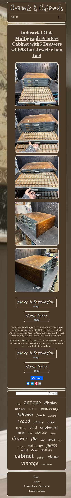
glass (51, 445)
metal (21, 432)
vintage (29, 463)
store (43, 440)
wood (24, 421)
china (53, 456)
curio (32, 408)
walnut (40, 457)
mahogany (35, 446)
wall (60, 441)
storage (53, 433)
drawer (20, 438)
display (50, 402)
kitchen (25, 414)
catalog (51, 422)
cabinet (24, 455)
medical (21, 427)
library (38, 422)
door (30, 433)
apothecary (49, 408)
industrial (20, 447)
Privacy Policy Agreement (36, 486)
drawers (52, 416)
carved (24, 450)
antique (32, 402)
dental (34, 450)
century (46, 450)
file (34, 438)
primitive (41, 432)
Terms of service (37, 491)
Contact (36, 481)
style (18, 404)
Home (37, 477)
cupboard (49, 427)
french (40, 415)
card (33, 427)
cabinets (47, 464)
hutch (51, 439)
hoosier (20, 409)
